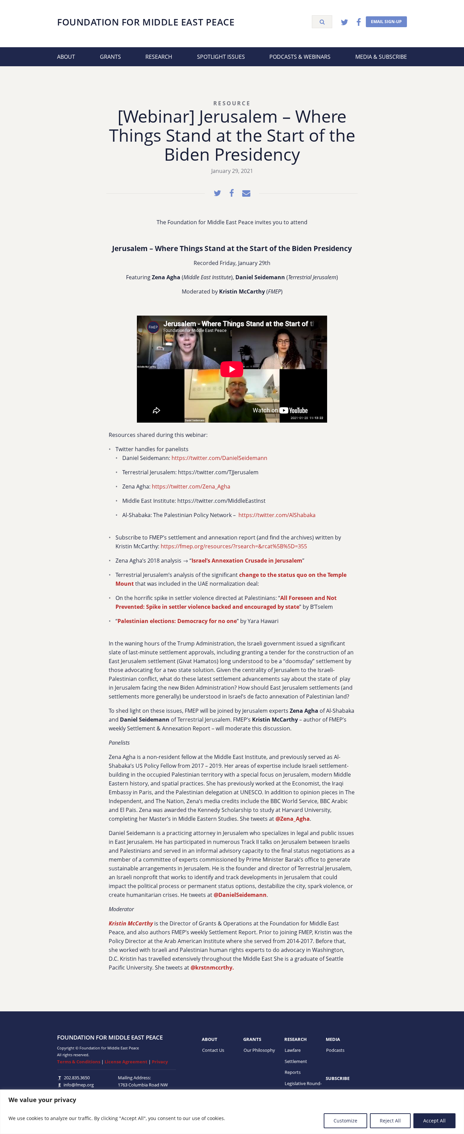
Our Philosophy (259, 1050)
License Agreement (126, 1062)
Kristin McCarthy (131, 923)
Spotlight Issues (221, 56)
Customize (345, 1120)
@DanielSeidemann (240, 895)
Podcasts (335, 1050)
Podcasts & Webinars (300, 56)
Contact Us (213, 1050)
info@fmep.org (79, 1085)
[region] (232, 1111)
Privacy (160, 1062)
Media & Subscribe (381, 56)
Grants (110, 56)
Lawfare (293, 1050)
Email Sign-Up (386, 21)
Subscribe (338, 1078)
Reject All (390, 1120)
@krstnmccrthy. (212, 967)
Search (322, 21)
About (66, 56)
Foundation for (145, 22)
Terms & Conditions (78, 1062)
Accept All (434, 1120)
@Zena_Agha (292, 818)
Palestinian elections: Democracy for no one (177, 621)
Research (158, 56)
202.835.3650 (77, 1078)
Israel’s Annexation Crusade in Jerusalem (247, 560)
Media (333, 1039)
